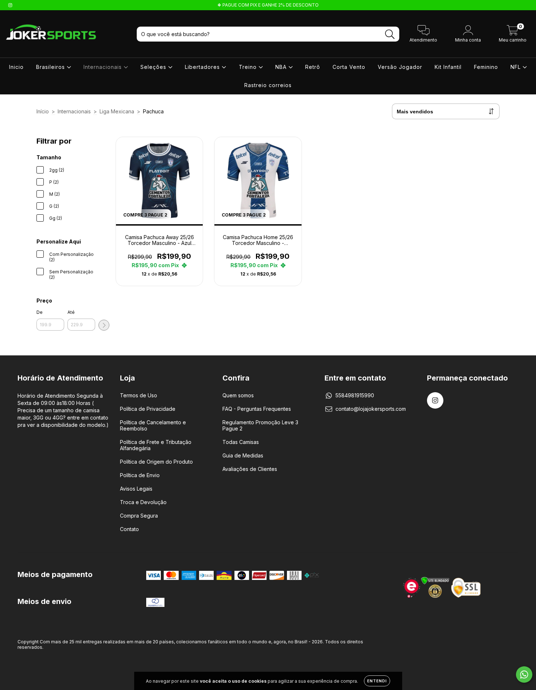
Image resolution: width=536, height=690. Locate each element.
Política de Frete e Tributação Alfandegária (155, 445)
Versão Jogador (400, 67)
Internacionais (103, 67)
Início (42, 111)
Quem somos (238, 395)
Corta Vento (349, 67)
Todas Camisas (240, 442)
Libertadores (203, 67)
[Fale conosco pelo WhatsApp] (524, 674)
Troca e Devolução (143, 502)
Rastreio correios (268, 85)
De (39, 312)
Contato (129, 529)
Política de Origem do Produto (156, 462)
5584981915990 (354, 395)
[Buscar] (390, 34)
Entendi (377, 681)
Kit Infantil (448, 67)
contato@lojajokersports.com (370, 409)
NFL (516, 67)
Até (71, 312)
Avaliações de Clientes (249, 469)
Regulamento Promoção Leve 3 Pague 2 (260, 425)
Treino (249, 67)
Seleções (154, 67)
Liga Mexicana (117, 111)
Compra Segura (139, 515)
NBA (281, 67)
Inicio (16, 67)
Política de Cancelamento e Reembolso (153, 425)
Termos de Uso (138, 395)
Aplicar (103, 325)
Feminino (486, 67)
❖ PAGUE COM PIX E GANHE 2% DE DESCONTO (268, 5)
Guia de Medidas (242, 455)
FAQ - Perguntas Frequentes (256, 409)
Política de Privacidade (147, 409)
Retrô (312, 67)
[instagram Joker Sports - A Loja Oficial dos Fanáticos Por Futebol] (10, 5)
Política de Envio (140, 475)
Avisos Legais (136, 489)
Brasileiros (51, 67)
